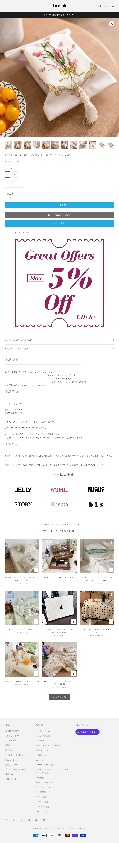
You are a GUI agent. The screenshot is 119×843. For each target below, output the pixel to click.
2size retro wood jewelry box (59, 577)
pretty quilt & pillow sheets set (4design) (59, 682)
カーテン (40, 759)
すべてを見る (59, 697)
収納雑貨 (40, 777)
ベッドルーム (42, 750)
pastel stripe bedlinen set (22, 629)
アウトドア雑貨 (43, 806)
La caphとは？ (12, 730)
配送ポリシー (11, 764)
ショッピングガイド (14, 735)
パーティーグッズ (44, 782)
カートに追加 (59, 205)
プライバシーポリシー (15, 769)
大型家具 (40, 740)
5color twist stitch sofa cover (22, 681)
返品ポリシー (11, 759)
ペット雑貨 (41, 796)
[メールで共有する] (27, 232)
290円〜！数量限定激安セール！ (59, 15)
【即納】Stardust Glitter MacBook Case (59, 630)
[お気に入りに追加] (36, 542)
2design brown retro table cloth (97, 630)
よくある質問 (11, 740)
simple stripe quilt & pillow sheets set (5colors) (97, 578)
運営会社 (9, 750)
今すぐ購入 (59, 223)
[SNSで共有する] (15, 232)
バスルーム (41, 755)
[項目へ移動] (9, 145)
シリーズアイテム (44, 811)
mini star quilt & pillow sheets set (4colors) (22, 578)
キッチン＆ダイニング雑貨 (48, 745)
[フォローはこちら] (6, 820)
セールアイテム (43, 730)
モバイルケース (43, 787)
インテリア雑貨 (43, 735)
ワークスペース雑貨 (45, 764)
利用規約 (9, 774)
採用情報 (9, 745)
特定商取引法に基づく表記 (17, 755)
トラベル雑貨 (42, 801)
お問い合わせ (11, 779)
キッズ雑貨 (41, 792)
